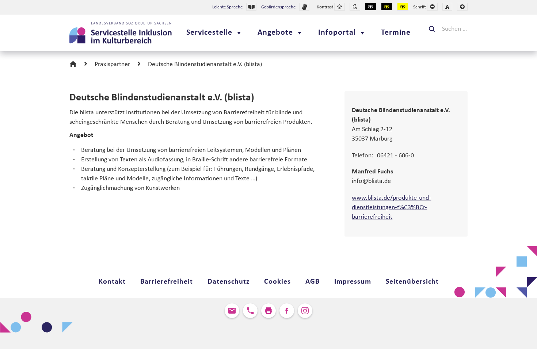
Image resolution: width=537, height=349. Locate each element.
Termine (396, 32)
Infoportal (337, 32)
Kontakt (112, 281)
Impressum (352, 281)
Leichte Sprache (227, 7)
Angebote (275, 32)
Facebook (286, 310)
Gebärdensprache (278, 7)
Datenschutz (228, 281)
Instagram (305, 310)
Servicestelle (209, 32)
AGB (312, 281)
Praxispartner (112, 64)
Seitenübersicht (412, 281)
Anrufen (250, 310)
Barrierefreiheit (166, 281)
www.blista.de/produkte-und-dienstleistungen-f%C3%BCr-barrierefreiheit (391, 207)
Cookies (277, 281)
